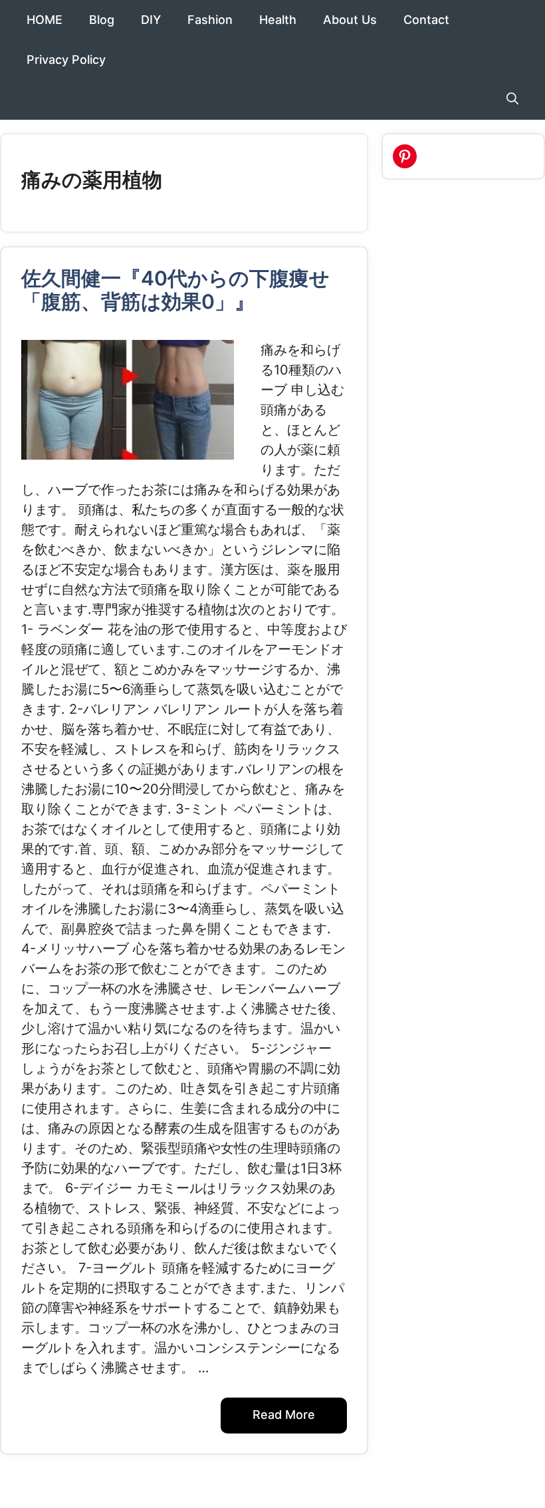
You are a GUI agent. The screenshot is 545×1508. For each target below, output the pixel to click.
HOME (44, 20)
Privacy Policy (66, 60)
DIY (151, 20)
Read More (284, 1415)
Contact (426, 20)
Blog (101, 20)
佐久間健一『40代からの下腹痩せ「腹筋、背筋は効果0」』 (175, 289)
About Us (350, 20)
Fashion (210, 20)
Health (277, 20)
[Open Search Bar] (512, 100)
